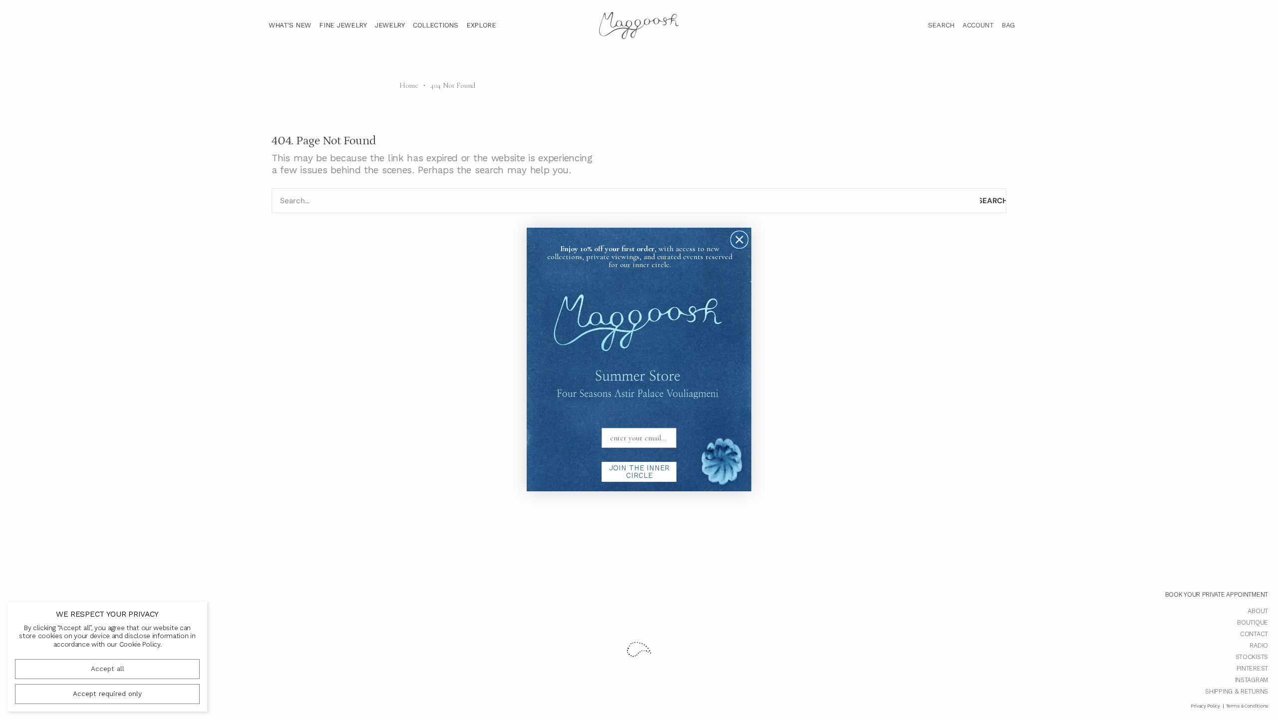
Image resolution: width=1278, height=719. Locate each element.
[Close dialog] (739, 240)
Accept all (107, 669)
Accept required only (107, 694)
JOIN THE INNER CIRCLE (639, 471)
